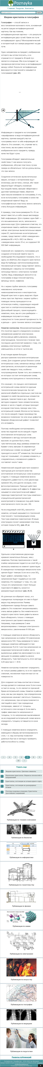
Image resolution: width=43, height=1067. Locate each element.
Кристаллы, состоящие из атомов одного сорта (24, 781)
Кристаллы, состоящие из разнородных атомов (21, 786)
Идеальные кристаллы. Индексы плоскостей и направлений (24, 776)
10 (18, 760)
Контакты (29, 8)
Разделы (20, 8)
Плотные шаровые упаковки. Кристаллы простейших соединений (21, 792)
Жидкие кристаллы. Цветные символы (21, 771)
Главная (11, 8)
